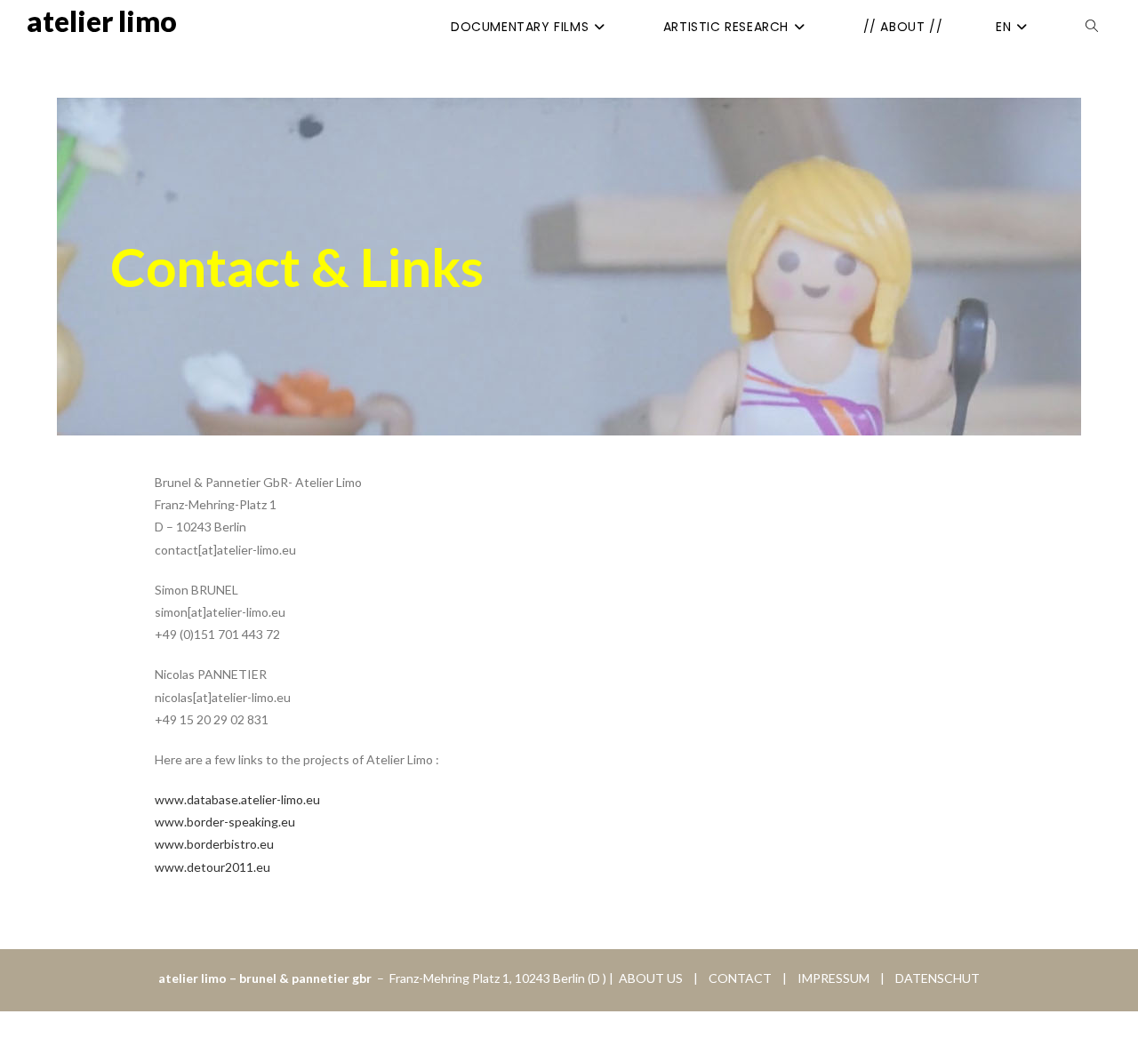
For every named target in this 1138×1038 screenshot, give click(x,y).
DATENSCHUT (937, 978)
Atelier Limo (102, 21)
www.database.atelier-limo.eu (237, 799)
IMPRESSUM (829, 978)
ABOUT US (649, 978)
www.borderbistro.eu (214, 843)
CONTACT (741, 978)
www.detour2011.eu (212, 866)
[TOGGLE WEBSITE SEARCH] (1092, 26)
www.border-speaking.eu (225, 821)
